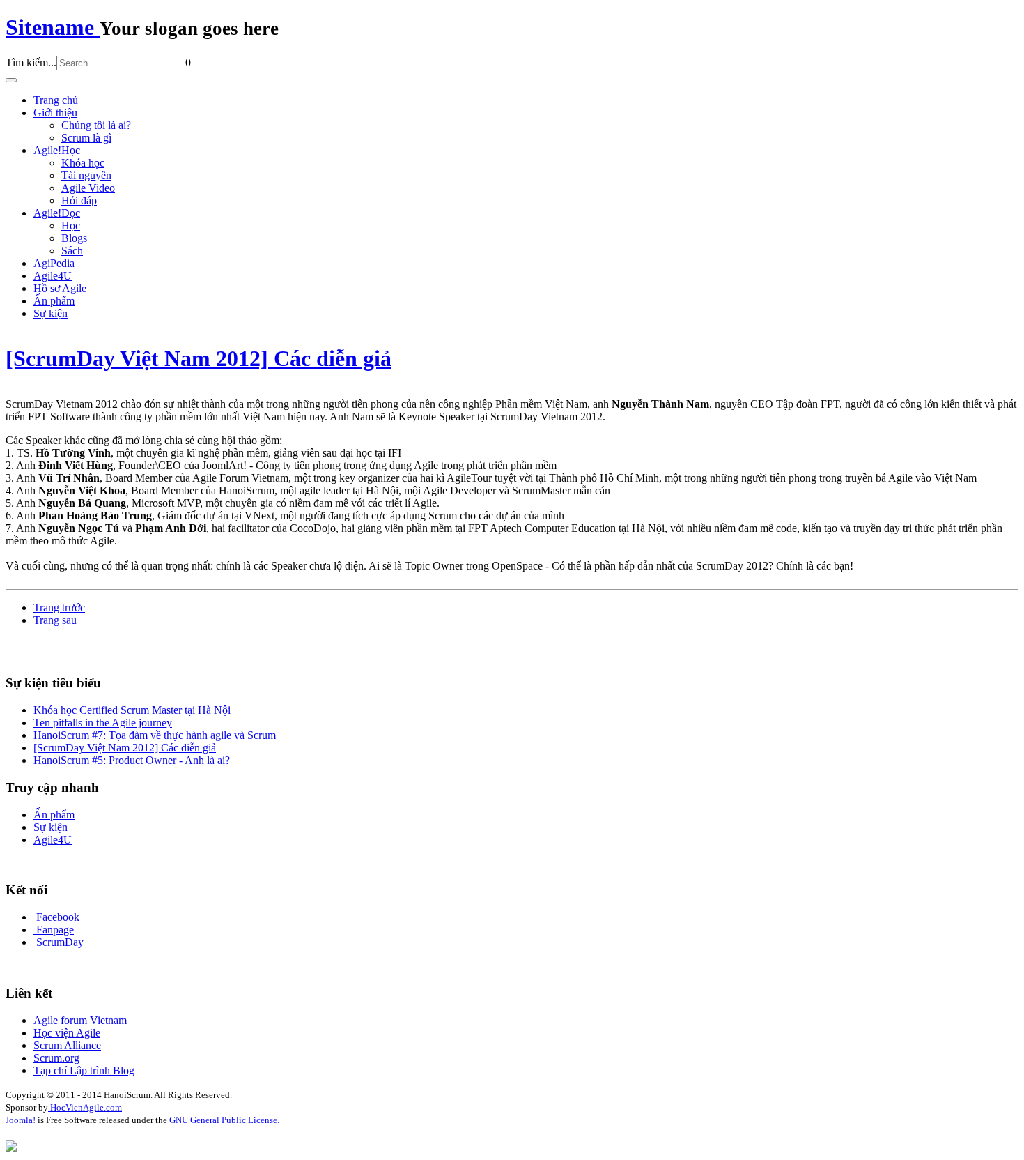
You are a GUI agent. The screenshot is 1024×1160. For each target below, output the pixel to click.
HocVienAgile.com (85, 1107)
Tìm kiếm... (31, 62)
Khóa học (82, 163)
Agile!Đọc (56, 213)
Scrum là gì (86, 138)
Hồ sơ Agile (59, 288)
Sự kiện (50, 313)
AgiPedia (54, 263)
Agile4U (52, 276)
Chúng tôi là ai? (96, 125)
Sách (72, 251)
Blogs (74, 238)
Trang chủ (55, 100)
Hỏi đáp (79, 200)
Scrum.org (56, 1058)
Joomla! (21, 1120)
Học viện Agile (66, 1033)
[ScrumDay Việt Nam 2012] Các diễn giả (198, 358)
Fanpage (55, 930)
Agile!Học (56, 150)
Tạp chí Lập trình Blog (83, 1070)
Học (70, 225)
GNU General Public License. (224, 1120)
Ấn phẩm (54, 301)
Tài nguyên (86, 175)
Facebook (57, 917)
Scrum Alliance (67, 1045)
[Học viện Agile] (11, 1148)
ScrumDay (60, 942)
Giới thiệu (55, 113)
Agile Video (88, 188)
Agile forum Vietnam (80, 1020)
